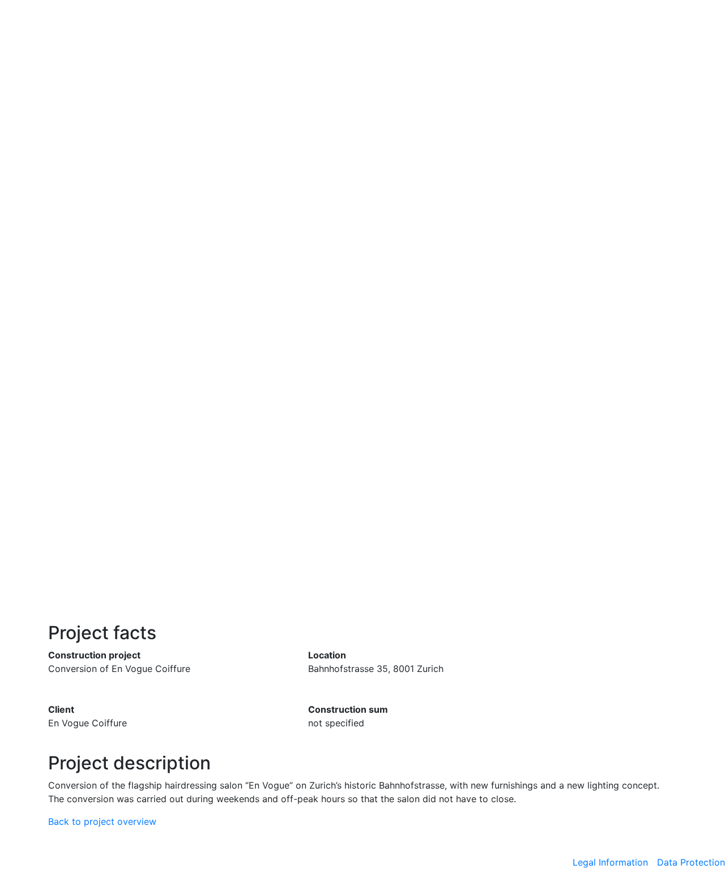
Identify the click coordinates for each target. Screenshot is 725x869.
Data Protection (691, 862)
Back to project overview (102, 821)
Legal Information (610, 862)
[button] (54, 340)
